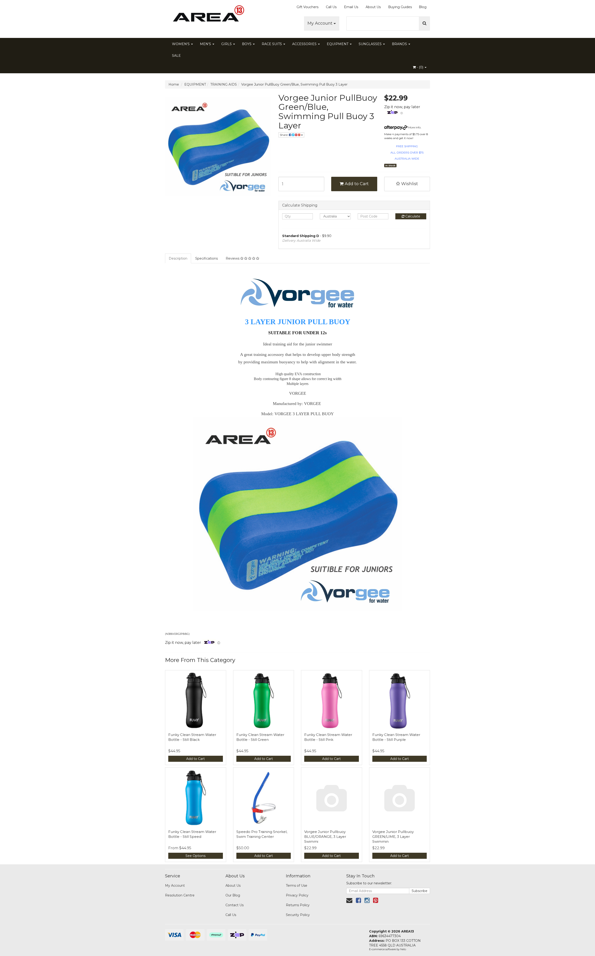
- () (420, 67)
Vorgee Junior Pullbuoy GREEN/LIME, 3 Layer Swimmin (393, 836)
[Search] (424, 23)
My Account (320, 23)
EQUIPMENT (338, 44)
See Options (195, 856)
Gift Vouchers (307, 7)
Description (178, 258)
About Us (373, 7)
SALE (176, 55)
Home (174, 84)
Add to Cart (356, 183)
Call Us (331, 7)
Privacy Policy (297, 895)
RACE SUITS (272, 44)
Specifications (206, 258)
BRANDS (400, 44)
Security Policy (298, 915)
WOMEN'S (181, 44)
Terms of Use (296, 885)
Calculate (412, 216)
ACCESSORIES (304, 44)
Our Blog (232, 895)
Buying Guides (400, 7)
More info (414, 127)
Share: (284, 135)
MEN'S (206, 44)
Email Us (351, 7)
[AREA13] (207, 16)
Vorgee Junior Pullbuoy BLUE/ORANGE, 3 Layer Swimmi (325, 836)
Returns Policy (298, 905)
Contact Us (234, 905)
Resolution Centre (180, 895)
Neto (403, 949)
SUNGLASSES (371, 44)
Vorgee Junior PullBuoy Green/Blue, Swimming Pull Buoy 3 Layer (294, 84)
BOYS (247, 44)
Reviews (233, 258)
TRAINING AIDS (223, 84)
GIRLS (227, 44)
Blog (422, 7)
